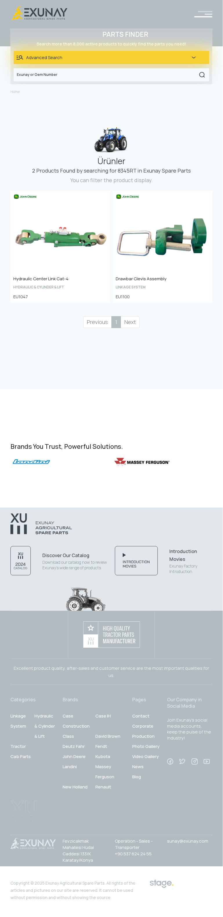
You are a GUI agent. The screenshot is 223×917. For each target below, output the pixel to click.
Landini (70, 767)
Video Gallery (145, 756)
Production (143, 736)
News (138, 767)
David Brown (107, 736)
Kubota (102, 756)
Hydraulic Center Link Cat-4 (40, 279)
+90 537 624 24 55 (133, 854)
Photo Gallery (145, 746)
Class (68, 736)
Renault (103, 787)
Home (15, 91)
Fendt (101, 746)
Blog (136, 777)
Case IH (103, 716)
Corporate (142, 726)
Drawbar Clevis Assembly (141, 279)
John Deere (74, 756)
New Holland (75, 787)
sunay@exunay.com (187, 841)
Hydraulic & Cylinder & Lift (45, 726)
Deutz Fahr (74, 746)
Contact (140, 716)
